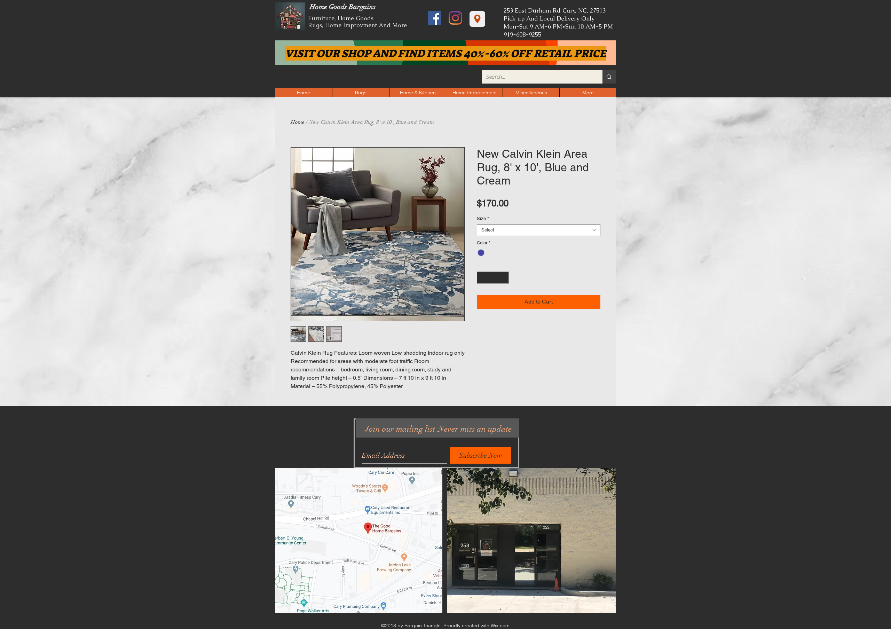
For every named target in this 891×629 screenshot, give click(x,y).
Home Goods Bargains (342, 6)
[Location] (477, 19)
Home (298, 122)
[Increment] (504, 278)
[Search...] (609, 77)
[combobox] (538, 230)
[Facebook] (434, 18)
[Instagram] (455, 18)
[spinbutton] (493, 278)
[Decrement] (482, 278)
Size (483, 218)
